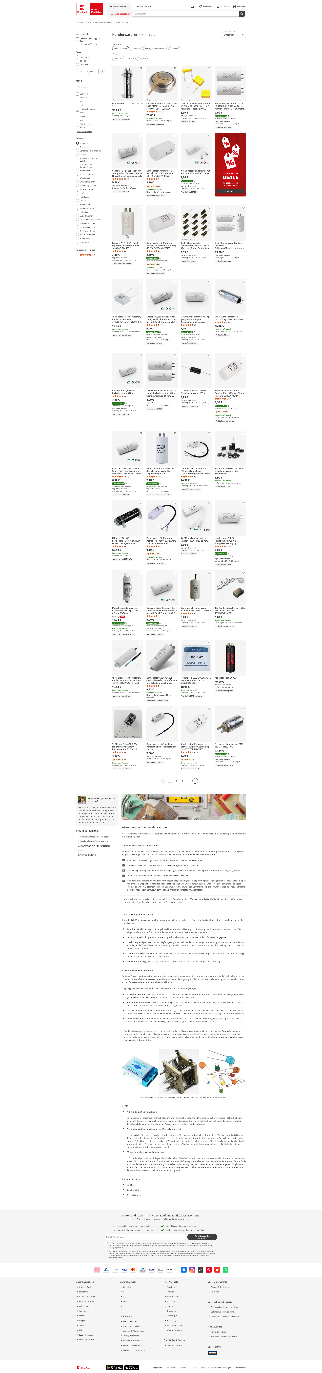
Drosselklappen (134, 1195)
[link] (143, 6)
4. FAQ (81, 850)
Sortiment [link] (171, 1301)
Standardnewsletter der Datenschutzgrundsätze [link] (124, 1245)
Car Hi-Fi (130, 1185)
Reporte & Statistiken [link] (220, 1287)
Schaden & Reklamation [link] (133, 1340)
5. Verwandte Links (87, 854)
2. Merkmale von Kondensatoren (93, 841)
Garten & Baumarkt (87, 1296)
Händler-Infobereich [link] (175, 1345)
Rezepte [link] (170, 1306)
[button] (120, 48)
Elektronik (83, 1292)
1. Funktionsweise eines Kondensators (96, 836)
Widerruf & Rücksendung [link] (133, 1331)
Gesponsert (116, 100)
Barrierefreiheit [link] (240, 1367)
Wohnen (82, 1311)
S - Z (125, 1306)
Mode (81, 1316)
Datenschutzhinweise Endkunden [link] (225, 1316)
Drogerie (83, 1320)
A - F (125, 1292)
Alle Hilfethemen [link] (130, 1321)
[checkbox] (89, 39)
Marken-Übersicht (86, 1339)
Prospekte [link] (171, 1292)
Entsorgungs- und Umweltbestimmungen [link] (215, 1367)
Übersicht (127, 1287)
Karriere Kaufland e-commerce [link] (224, 1336)
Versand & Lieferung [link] (131, 1345)
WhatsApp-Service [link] (174, 1330)
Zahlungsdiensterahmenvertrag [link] (224, 1307)
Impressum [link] (157, 1367)
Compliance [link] (170, 1367)
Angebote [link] (171, 1287)
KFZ (80, 1330)
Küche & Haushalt (86, 1301)
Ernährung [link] (171, 1320)
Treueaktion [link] (172, 1311)
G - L (125, 1296)
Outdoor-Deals (85, 1287)
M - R (125, 1301)
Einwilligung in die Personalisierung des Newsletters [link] (125, 1253)
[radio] (89, 57)
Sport (81, 1325)
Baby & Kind (84, 1306)
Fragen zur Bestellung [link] (132, 1326)
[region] (92, 144)
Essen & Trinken (86, 1335)
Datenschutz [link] (183, 1367)
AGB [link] (194, 1367)
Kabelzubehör (133, 1190)
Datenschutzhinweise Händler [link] (223, 1312)
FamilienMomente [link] (174, 1325)
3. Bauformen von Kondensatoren (94, 845)
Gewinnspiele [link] (172, 1316)
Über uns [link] (215, 1292)
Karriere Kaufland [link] (218, 1332)
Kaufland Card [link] (173, 1296)
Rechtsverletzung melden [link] (134, 1350)
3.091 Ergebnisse (147, 35)
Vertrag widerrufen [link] (131, 1336)
